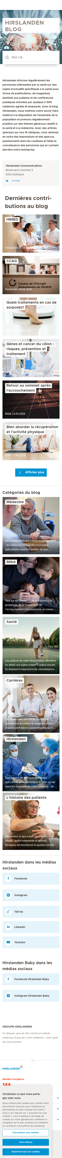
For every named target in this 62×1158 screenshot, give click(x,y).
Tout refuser (25, 1142)
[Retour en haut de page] (33, 1061)
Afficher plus (34, 472)
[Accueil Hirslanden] (31, 1069)
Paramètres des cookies (26, 1133)
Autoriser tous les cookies (26, 1152)
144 (6, 1084)
